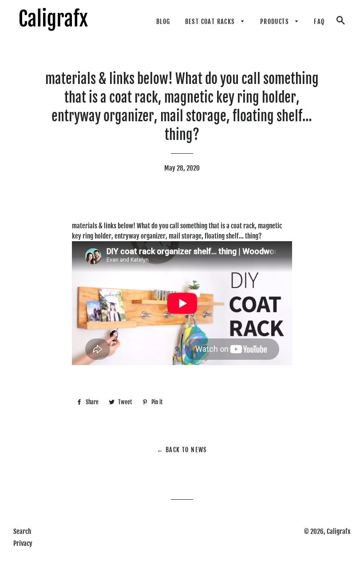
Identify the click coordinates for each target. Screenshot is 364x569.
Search (22, 531)
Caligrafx (339, 531)
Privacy (22, 543)
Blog (163, 21)
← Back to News (182, 450)
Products (275, 21)
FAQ (319, 21)
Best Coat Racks (211, 21)
